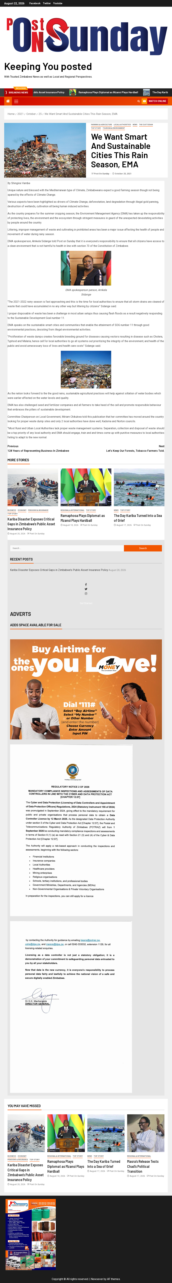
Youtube (57, 3)
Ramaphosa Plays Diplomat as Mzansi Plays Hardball (77, 92)
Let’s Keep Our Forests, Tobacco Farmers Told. (135, 448)
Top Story (96, 128)
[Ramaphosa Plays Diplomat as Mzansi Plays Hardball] (86, 487)
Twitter (47, 3)
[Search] (139, 101)
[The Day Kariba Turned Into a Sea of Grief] (139, 487)
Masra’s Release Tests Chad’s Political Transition (143, 1166)
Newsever (97, 1279)
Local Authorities (122, 125)
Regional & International (72, 510)
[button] (16, 101)
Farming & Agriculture (101, 125)
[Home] (8, 101)
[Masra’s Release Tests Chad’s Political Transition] (145, 1133)
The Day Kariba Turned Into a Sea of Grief (144, 92)
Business (12, 510)
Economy (22, 510)
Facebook (34, 3)
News (135, 125)
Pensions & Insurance (38, 510)
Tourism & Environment (114, 128)
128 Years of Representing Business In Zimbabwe (38, 448)
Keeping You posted (48, 66)
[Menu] (16, 101)
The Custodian (146, 125)
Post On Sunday (102, 174)
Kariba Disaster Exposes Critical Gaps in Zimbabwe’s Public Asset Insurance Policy (31, 524)
